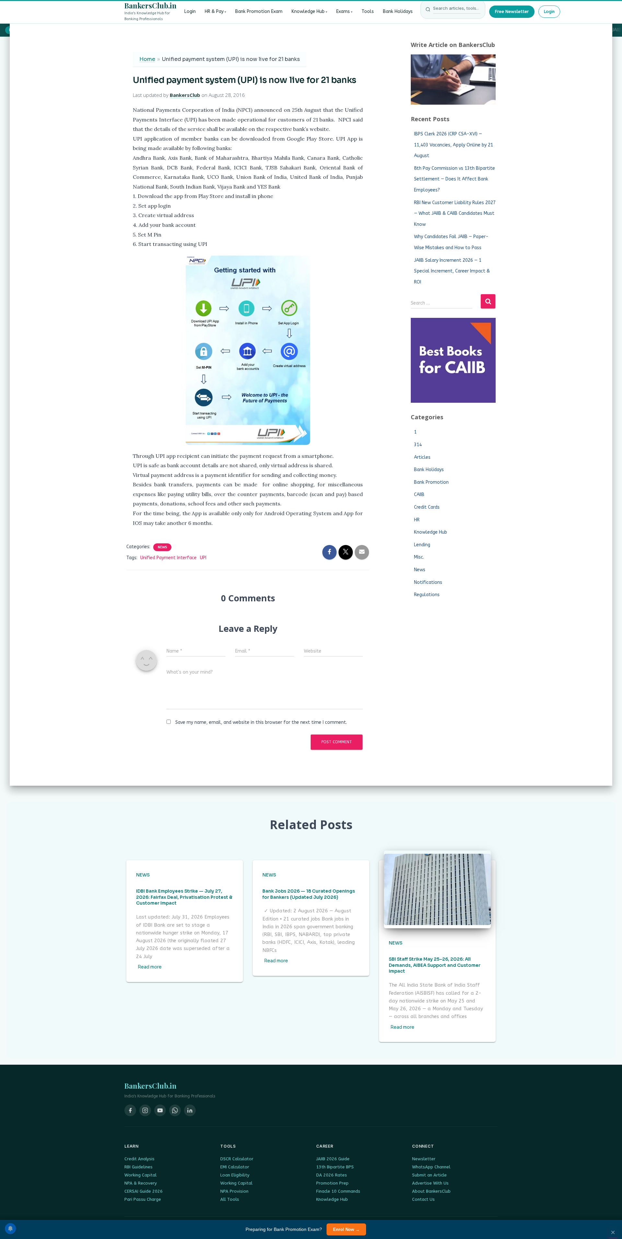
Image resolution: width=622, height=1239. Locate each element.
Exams (343, 11)
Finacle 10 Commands (338, 1191)
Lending (422, 545)
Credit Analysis (139, 1158)
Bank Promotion (431, 482)
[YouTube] (160, 1110)
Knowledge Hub (308, 11)
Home (147, 59)
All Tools (229, 1199)
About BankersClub (431, 1191)
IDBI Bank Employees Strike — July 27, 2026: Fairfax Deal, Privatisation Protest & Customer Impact (184, 897)
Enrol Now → (346, 1229)
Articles (422, 457)
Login (190, 11)
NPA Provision (234, 1191)
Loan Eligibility (234, 1175)
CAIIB (419, 494)
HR (417, 520)
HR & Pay (214, 11)
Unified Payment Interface (168, 558)
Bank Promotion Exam (258, 11)
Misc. (419, 557)
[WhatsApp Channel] (175, 1110)
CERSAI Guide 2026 (143, 1191)
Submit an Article (429, 1175)
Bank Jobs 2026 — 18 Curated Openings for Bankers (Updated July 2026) (308, 894)
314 (418, 444)
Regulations (427, 594)
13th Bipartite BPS (335, 1166)
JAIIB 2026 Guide (333, 1158)
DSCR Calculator (236, 1158)
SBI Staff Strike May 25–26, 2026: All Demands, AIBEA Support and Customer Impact (434, 965)
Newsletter (423, 1158)
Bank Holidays (398, 11)
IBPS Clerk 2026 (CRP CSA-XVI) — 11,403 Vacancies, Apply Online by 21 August (453, 144)
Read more (150, 967)
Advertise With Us (430, 1183)
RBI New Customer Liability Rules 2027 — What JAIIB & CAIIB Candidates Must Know (455, 213)
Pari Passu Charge (142, 1199)
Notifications (428, 582)
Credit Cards (427, 507)
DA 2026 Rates (331, 1175)
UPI (203, 558)
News (162, 547)
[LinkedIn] (190, 1110)
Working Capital (140, 1175)
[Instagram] (145, 1110)
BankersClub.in (150, 5)
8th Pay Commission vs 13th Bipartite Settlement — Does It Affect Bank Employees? (454, 179)
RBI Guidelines (138, 1166)
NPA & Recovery (140, 1183)
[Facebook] (130, 1110)
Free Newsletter (512, 11)
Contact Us (423, 1199)
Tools (368, 11)
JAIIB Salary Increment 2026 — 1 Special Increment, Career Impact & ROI (452, 271)
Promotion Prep (332, 1183)
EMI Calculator (234, 1166)
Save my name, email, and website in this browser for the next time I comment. (261, 722)
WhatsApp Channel (431, 1166)
